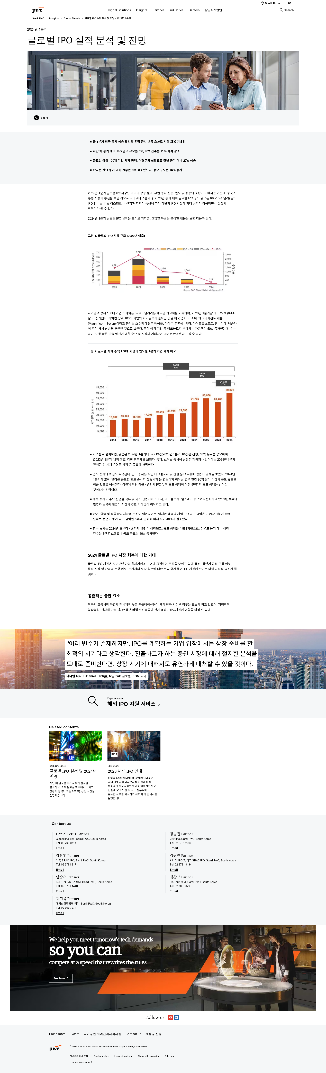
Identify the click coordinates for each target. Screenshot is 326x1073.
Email (60, 848)
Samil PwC (38, 18)
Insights (54, 18)
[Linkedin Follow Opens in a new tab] (176, 1018)
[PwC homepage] (38, 8)
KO (289, 3)
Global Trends (72, 18)
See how (59, 978)
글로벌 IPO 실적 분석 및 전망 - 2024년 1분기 (108, 18)
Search (289, 10)
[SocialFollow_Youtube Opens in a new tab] (170, 1018)
